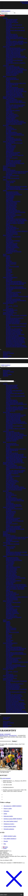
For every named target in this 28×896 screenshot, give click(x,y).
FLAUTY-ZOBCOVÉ (17, 173)
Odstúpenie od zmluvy (9, 824)
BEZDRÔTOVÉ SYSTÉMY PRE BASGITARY (14, 61)
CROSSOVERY (10, 149)
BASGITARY (6, 46)
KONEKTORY (10, 217)
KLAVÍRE (8, 130)
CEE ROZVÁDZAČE (11, 206)
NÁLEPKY (9, 291)
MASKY (8, 265)
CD (7, 304)
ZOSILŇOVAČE (10, 148)
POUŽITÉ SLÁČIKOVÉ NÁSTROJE (15, 341)
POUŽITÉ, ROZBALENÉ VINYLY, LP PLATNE (16, 327)
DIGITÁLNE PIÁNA (11, 129)
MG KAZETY (9, 308)
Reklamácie (6, 811)
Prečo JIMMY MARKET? (10, 838)
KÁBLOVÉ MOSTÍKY (12, 232)
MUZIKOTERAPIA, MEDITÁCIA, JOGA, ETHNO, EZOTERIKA (13, 97)
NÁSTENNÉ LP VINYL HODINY (14, 287)
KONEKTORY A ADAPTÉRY (13, 160)
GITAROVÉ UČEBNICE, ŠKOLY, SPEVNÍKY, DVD (14, 44)
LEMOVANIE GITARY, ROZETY (14, 72)
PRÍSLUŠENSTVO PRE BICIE (14, 92)
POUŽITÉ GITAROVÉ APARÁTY (15, 318)
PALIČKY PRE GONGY (12, 120)
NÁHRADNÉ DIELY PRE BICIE (14, 94)
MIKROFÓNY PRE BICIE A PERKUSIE (16, 91)
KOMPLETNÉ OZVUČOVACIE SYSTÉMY (14, 143)
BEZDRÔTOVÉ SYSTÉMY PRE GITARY (16, 42)
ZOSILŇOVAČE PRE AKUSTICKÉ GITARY (15, 28)
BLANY (8, 82)
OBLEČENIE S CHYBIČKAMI (14, 344)
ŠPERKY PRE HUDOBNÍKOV (14, 281)
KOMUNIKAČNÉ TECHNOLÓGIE (15, 163)
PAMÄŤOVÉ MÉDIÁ (11, 244)
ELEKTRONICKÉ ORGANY (13, 139)
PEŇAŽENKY (9, 274)
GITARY (5, 18)
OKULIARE (9, 272)
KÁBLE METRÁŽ (10, 216)
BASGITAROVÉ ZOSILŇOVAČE (14, 50)
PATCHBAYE (9, 225)
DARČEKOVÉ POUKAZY (10, 312)
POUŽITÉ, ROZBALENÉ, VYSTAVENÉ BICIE (16, 324)
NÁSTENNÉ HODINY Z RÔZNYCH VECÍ (17, 296)
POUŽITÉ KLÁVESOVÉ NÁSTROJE (15, 342)
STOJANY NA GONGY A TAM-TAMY (16, 122)
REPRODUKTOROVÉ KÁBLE (14, 194)
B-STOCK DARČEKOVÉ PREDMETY (16, 345)
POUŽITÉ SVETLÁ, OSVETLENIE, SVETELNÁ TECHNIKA (15, 335)
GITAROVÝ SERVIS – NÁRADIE (14, 41)
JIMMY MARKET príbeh (10, 836)
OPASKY (8, 273)
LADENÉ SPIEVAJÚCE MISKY (14, 101)
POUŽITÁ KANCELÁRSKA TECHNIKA (16, 346)
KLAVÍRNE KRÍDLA (11, 132)
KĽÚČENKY (9, 278)
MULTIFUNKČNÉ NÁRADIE (13, 251)
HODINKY (9, 270)
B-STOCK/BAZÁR (8, 314)
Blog (5, 843)
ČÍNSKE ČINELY (10, 118)
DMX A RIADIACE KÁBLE (13, 201)
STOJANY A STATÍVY (12, 158)
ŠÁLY (7, 268)
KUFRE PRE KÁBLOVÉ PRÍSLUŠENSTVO (12, 229)
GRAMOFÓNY (10, 311)
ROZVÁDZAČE (10, 249)
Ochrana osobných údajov (10, 826)
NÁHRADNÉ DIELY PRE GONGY (15, 121)
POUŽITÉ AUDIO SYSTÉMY (13, 333)
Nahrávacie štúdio (7, 355)
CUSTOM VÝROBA (11, 75)
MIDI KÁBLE (9, 200)
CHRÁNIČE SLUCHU (11, 243)
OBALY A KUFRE (10, 181)
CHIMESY (8, 109)
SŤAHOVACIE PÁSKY (12, 234)
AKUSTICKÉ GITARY (12, 19)
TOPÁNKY (9, 276)
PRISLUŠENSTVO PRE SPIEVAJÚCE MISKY (16, 103)
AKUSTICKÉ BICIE (11, 78)
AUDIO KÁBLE (10, 196)
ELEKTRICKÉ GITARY (12, 22)
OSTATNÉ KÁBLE (11, 208)
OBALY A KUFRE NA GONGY (14, 124)
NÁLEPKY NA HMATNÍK (13, 67)
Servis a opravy (6, 351)
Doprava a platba (8, 808)
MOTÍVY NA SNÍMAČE (12, 73)
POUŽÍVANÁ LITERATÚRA (13, 331)
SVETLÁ (5, 167)
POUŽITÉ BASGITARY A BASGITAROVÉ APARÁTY (13, 320)
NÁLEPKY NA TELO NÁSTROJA (15, 68)
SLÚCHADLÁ (9, 242)
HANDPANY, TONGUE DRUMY (14, 106)
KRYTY (8, 185)
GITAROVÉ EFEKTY (11, 34)
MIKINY (8, 258)
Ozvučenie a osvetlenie (8, 353)
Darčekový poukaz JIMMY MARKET (13, 818)
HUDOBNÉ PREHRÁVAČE (10, 310)
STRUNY (8, 33)
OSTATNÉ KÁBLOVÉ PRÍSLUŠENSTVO (17, 231)
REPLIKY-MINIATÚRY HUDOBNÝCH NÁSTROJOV (16, 289)
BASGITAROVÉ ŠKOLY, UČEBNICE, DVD (16, 63)
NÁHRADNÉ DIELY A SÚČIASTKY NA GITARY (16, 39)
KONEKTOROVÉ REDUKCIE (16, 221)
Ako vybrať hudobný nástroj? (11, 821)
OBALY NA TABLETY (12, 293)
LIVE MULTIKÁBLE (11, 209)
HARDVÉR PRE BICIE (12, 84)
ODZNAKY (9, 297)
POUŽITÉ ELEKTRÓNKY (13, 322)
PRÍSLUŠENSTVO (11, 164)
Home (2, 734)
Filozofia (6, 841)
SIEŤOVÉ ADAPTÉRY (12, 246)
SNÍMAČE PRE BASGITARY (13, 54)
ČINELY (8, 80)
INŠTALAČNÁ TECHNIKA (13, 162)
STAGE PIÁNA (10, 128)
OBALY (5, 179)
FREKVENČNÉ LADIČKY (13, 110)
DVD (7, 307)
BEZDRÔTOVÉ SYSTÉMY (13, 152)
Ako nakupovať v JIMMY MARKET (13, 806)
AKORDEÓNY (10, 137)
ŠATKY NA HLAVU (11, 262)
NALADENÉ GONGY (11, 114)
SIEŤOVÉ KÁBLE (10, 213)
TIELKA (8, 259)
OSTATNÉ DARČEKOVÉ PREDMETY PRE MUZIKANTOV (16, 301)
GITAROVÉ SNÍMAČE (12, 35)
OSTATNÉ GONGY (11, 117)
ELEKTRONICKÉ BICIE (12, 79)
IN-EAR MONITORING (12, 154)
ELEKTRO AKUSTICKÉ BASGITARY (16, 49)
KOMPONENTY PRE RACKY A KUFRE (16, 186)
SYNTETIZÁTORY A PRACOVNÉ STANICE (15, 135)
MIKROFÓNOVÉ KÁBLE (12, 193)
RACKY (8, 183)
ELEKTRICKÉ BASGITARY (13, 48)
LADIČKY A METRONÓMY (13, 236)
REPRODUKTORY (11, 145)
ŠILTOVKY (9, 261)
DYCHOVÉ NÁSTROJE (9, 170)
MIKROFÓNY (9, 151)
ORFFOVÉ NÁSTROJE (12, 87)
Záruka (5, 813)
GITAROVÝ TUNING (8, 65)
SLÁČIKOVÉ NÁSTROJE (12, 178)
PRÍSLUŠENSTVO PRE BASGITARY (15, 56)
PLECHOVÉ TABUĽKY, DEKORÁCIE (16, 282)
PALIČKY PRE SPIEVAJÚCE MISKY (15, 105)
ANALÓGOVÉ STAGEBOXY (13, 215)
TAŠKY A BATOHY (11, 263)
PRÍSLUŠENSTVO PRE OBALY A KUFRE (17, 189)
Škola (5, 357)
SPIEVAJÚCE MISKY (11, 99)
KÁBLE (8, 159)
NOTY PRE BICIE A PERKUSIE (14, 95)
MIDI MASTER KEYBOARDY (14, 133)
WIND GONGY (10, 113)
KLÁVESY (6, 125)
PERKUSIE (9, 86)
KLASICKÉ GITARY (11, 20)
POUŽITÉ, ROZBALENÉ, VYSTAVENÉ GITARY (16, 316)
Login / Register (24, 1)
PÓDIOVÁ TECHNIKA (9, 141)
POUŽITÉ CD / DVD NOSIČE (13, 329)
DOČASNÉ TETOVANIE (12, 266)
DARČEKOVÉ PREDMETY (10, 277)
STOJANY (8, 238)
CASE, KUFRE (10, 182)
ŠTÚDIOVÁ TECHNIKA (9, 166)
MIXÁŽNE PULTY (11, 147)
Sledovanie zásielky (8, 816)
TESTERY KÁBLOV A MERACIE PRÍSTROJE (14, 156)
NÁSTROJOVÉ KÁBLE (12, 192)
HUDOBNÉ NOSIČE (8, 303)
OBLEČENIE (6, 255)
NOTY (4, 254)
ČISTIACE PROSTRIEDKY (13, 240)
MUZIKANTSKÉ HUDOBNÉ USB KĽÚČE (15, 285)
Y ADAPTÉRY (10, 198)
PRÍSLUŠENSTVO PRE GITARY (14, 37)
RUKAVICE (9, 269)
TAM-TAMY (9, 111)
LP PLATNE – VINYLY (12, 306)
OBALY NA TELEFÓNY (12, 295)
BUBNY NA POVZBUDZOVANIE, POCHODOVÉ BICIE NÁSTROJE (15, 89)
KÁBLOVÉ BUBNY (11, 227)
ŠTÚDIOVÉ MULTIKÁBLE (13, 211)
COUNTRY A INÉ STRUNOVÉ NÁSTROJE (14, 25)
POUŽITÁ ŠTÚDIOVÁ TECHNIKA (15, 337)
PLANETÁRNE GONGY (12, 116)
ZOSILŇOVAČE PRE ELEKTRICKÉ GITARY (15, 31)
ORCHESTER (6, 177)
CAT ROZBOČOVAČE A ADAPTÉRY (15, 212)
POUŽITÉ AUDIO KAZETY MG (14, 330)
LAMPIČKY (9, 253)
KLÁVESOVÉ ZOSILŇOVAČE (14, 140)
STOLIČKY (9, 239)
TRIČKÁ (8, 257)
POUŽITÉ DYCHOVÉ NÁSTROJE (15, 339)
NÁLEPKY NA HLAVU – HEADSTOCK (16, 69)
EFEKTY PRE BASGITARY (13, 53)
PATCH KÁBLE (10, 197)
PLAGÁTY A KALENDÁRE (13, 299)
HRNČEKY (9, 280)
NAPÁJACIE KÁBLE (11, 202)
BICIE (4, 76)
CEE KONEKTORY (11, 205)
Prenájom (5, 354)
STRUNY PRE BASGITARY (13, 52)
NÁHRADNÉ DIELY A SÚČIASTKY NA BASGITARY (16, 58)
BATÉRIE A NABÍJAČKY (12, 247)
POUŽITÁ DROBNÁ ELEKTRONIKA (16, 338)
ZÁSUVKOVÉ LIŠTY (11, 204)
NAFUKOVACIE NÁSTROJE (13, 292)
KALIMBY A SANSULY (12, 107)
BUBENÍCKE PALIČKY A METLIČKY (16, 83)
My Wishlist (25, 3)
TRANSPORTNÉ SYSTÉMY (13, 187)
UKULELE (9, 23)
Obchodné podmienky (9, 829)
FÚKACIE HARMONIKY (12, 175)
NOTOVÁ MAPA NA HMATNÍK (14, 71)
